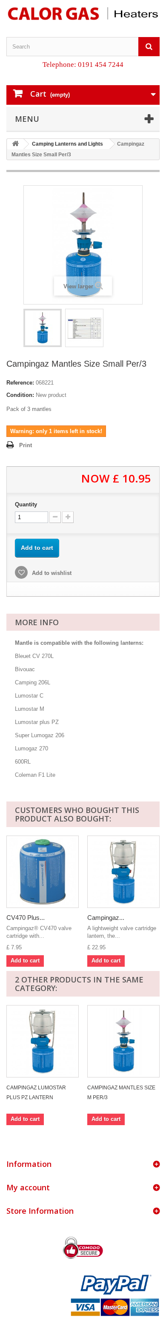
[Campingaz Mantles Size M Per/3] (123, 1041)
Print (25, 445)
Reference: (20, 382)
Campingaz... (105, 917)
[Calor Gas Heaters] (83, 13)
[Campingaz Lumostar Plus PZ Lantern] (123, 872)
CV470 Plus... (25, 917)
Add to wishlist (51, 573)
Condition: (20, 395)
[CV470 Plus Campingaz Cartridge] (42, 872)
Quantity (26, 504)
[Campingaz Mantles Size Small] (42, 328)
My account (28, 1187)
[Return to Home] (15, 144)
